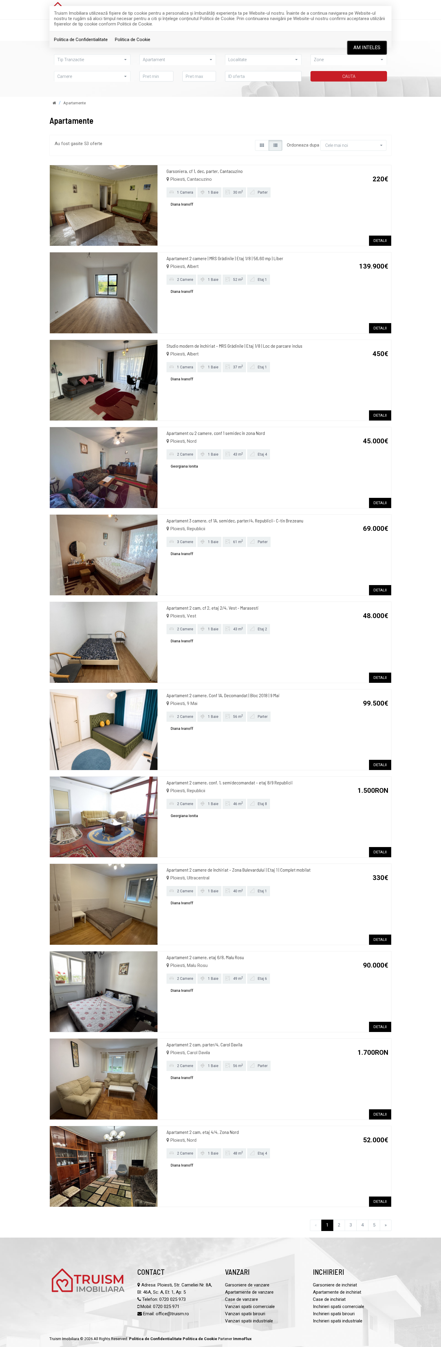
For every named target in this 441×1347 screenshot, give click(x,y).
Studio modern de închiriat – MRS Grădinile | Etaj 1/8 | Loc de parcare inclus (234, 346)
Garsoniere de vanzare (247, 1285)
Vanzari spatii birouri (245, 1313)
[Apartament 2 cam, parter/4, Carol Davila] (104, 1078)
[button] (92, 59)
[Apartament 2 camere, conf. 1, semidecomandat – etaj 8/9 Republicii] (104, 816)
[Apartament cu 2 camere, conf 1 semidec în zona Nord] (104, 467)
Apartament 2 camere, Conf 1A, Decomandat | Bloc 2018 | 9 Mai (223, 695)
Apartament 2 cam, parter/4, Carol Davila (204, 1044)
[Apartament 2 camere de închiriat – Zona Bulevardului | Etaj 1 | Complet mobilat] (104, 904)
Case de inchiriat (329, 1299)
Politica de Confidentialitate (81, 39)
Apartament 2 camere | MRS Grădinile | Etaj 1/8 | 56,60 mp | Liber (224, 258)
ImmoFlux (242, 1339)
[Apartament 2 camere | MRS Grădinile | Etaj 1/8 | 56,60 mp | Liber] (104, 292)
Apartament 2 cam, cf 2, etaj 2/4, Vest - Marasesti (212, 608)
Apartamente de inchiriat (337, 1292)
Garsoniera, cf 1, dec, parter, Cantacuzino (204, 171)
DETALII (380, 240)
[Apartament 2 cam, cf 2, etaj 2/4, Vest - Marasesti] (104, 642)
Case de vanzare (241, 1299)
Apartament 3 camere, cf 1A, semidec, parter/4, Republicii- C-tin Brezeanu (234, 520)
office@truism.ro (172, 1313)
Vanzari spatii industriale (249, 1321)
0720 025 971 (166, 1306)
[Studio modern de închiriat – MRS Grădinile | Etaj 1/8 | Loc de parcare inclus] (104, 379)
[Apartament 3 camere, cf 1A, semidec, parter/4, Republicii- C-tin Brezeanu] (104, 554)
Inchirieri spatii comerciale (338, 1306)
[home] (54, 103)
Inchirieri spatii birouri (334, 1313)
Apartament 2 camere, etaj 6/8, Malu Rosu (205, 957)
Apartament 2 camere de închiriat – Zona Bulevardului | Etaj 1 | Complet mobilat (238, 870)
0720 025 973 (172, 1299)
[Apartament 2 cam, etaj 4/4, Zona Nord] (104, 1166)
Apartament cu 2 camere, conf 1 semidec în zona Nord (215, 433)
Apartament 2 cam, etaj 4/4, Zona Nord (202, 1132)
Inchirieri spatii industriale (337, 1321)
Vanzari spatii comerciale (250, 1306)
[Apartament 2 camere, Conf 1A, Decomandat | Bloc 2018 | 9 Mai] (104, 729)
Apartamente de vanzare (249, 1292)
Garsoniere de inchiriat (335, 1285)
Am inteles (366, 47)
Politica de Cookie (132, 39)
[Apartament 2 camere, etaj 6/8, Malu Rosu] (104, 991)
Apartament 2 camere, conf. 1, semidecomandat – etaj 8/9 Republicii (229, 782)
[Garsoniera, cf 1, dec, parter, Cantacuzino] (104, 205)
